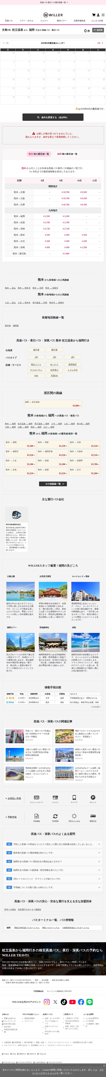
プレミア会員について (51, 1022)
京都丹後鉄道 (79, 21)
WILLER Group (9, 1062)
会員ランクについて (51, 1027)
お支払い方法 (14, 798)
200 (48, 235)
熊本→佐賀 (19, 222)
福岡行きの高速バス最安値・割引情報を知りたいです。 (39, 870)
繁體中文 (22, 1054)
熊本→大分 (19, 241)
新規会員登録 (30, 1018)
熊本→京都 (19, 192)
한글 (14, 1054)
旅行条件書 (28, 1042)
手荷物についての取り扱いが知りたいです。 (34, 887)
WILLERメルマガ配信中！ (52, 1033)
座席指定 (72, 364)
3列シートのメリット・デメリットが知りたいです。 (37, 879)
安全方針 (7, 1027)
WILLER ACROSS (55, 1062)
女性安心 (54, 370)
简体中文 (32, 1054)
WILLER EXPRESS (25, 1062)
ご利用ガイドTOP (71, 1018)
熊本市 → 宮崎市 (56, 303)
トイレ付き (72, 370)
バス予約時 (90, 1021)
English (6, 1054)
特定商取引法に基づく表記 (83, 1042)
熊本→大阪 (19, 198)
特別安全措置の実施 (10, 1031)
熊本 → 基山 (10, 288)
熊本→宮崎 (19, 247)
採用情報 (17, 1042)
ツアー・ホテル (26, 21)
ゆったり (54, 364)
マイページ (29, 1021)
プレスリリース (10, 1021)
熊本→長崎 (19, 228)
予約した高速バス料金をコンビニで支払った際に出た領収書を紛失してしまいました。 (53, 844)
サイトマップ (9, 1045)
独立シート (36, 364)
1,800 (66, 253)
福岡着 (16, 326)
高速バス (9, 21)
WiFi (36, 376)
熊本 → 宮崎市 (51, 288)
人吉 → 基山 (10, 303)
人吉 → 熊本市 (24, 303)
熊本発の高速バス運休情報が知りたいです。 (34, 853)
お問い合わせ (22, 1045)
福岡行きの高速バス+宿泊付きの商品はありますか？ (37, 861)
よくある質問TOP (92, 1018)
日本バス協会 (10, 909)
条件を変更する (53, 117)
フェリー (44, 21)
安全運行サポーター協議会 (29, 909)
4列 (72, 357)
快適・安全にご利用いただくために (72, 1027)
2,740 (47, 228)
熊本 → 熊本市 (24, 288)
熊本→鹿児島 (19, 253)
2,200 (47, 216)
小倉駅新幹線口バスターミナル (75, 928)
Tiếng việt (42, 1054)
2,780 (47, 222)
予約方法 (12, 817)
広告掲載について (37, 1045)
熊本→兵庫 (19, 204)
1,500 (84, 247)
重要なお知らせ (10, 1018)
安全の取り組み (10, 1024)
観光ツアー (62, 21)
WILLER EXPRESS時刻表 (72, 1022)
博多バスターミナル (50, 928)
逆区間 (99, 30)
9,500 (84, 192)
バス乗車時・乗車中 (92, 1025)
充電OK (54, 376)
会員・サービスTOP (52, 1018)
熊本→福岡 (19, 216)
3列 (54, 357)
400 (48, 247)
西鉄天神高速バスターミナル (26, 928)
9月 (98, 43)
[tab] (38, 154)
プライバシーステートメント (58, 1042)
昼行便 (36, 350)
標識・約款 (40, 1042)
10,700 (66, 192)
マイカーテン (36, 370)
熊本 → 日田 (38, 288)
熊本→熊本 (19, 235)
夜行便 (54, 350)
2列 (36, 357)
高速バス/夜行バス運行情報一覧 (53, 2)
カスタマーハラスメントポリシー (60, 1045)
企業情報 (7, 1042)
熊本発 (8, 326)
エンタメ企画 (97, 21)
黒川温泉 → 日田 (40, 303)
